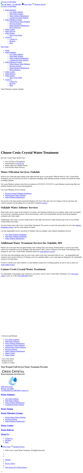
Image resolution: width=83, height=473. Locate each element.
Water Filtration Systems (13, 20)
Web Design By (11, 467)
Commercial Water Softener (19, 18)
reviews (44, 203)
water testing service (8, 265)
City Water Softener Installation (16, 235)
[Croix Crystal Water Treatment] (13, 385)
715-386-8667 (6, 390)
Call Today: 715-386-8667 (12, 4)
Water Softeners (10, 10)
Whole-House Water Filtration (20, 22)
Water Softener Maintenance (19, 16)
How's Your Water (16, 35)
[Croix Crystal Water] (8, 2)
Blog (11, 43)
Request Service (40, 4)
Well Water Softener (16, 14)
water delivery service (47, 251)
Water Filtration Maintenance (19, 25)
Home (7, 50)
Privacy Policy (10, 463)
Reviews (12, 41)
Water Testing (10, 33)
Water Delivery (10, 31)
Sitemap (8, 460)
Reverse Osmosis (15, 24)
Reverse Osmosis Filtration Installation (18, 193)
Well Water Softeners (12, 341)
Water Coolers (10, 29)
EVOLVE (20, 163)
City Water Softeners (12, 339)
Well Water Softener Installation (16, 236)
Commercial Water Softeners (15, 345)
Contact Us (13, 39)
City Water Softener (16, 12)
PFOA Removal (15, 27)
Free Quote (28, 4)
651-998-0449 (23, 276)
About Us (8, 37)
